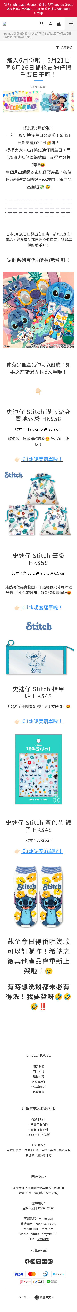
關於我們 (38, 1066)
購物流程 (38, 1076)
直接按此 (47, 1229)
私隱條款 (38, 1092)
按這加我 (43, 1239)
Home (7, 33)
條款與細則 (38, 1087)
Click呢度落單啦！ (42, 607)
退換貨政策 (38, 1082)
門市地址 (38, 1071)
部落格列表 (20, 33)
